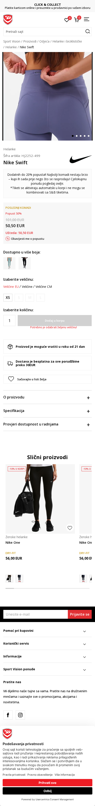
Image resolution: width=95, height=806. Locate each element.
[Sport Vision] (7, 19)
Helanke (11, 47)
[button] (47, 31)
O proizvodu (13, 397)
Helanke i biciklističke (67, 41)
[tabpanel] (47, 96)
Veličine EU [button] (11, 286)
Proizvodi (29, 41)
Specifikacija (13, 410)
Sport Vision (11, 41)
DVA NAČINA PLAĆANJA (47, 4)
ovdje (59, 183)
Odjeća (44, 41)
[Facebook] (8, 715)
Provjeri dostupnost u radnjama (30, 424)
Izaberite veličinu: (18, 279)
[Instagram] (20, 715)
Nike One (13, 542)
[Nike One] (40, 499)
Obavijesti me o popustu (27, 239)
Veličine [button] (27, 286)
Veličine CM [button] (44, 286)
